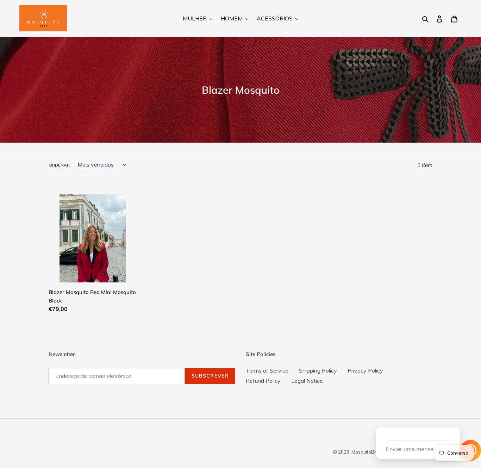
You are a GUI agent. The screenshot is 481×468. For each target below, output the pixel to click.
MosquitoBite (365, 452)
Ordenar (59, 165)
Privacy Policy (365, 370)
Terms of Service (267, 370)
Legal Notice (307, 380)
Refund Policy (263, 380)
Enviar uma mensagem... (417, 449)
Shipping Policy (318, 370)
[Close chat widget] (454, 419)
